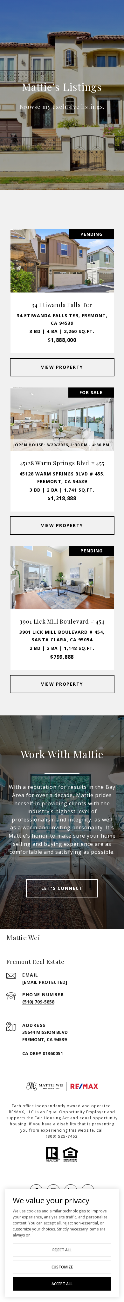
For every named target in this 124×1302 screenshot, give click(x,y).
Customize (62, 1267)
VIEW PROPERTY (62, 367)
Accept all (62, 1283)
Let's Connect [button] (62, 888)
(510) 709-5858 (38, 1002)
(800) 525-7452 (61, 1136)
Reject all (62, 1250)
